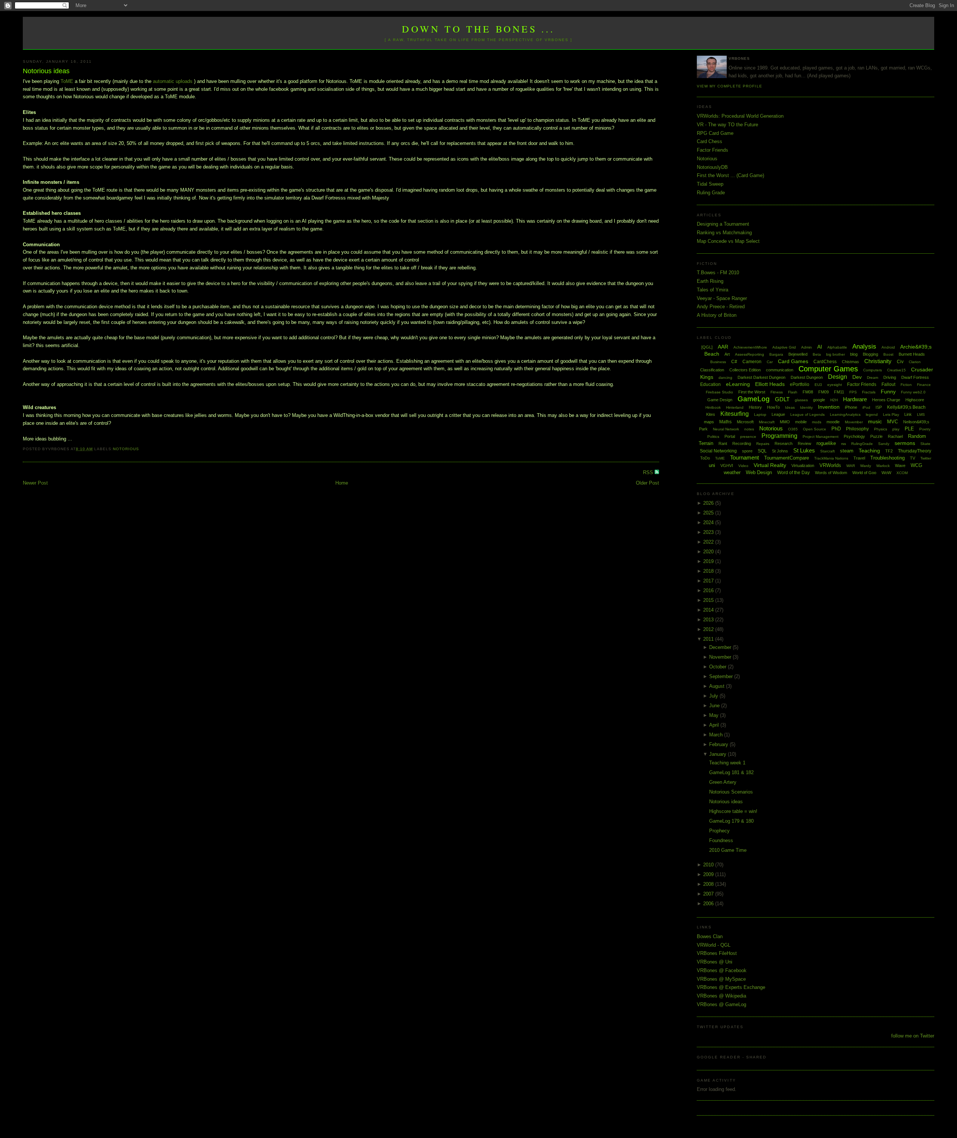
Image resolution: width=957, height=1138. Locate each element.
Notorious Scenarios (731, 792)
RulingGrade (862, 444)
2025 (709, 513)
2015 (709, 600)
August (717, 686)
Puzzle (876, 436)
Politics (713, 437)
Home (341, 483)
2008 (709, 884)
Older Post (647, 483)
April (714, 725)
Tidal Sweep (710, 184)
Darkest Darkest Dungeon (761, 377)
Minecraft (767, 422)
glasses (801, 400)
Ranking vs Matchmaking (724, 232)
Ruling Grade (711, 192)
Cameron (751, 361)
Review (804, 443)
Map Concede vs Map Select (728, 241)
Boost (888, 354)
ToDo (705, 458)
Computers (872, 370)
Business (718, 362)
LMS (921, 414)
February (719, 744)
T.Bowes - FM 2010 (718, 272)
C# (734, 361)
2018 (709, 571)
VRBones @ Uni (714, 962)
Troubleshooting (887, 458)
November (721, 657)
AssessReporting (749, 354)
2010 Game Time (728, 850)
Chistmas (850, 361)
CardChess (825, 361)
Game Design (719, 400)
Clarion (915, 362)
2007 (709, 894)
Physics (880, 429)
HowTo (773, 407)
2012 (709, 629)
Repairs (762, 444)
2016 (709, 590)
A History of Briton (716, 315)
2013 (709, 619)
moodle (833, 422)
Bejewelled (797, 354)
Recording (741, 443)
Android (888, 347)
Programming (779, 436)
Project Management (820, 437)
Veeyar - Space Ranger (722, 298)
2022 (709, 542)
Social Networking (718, 451)
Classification (712, 370)
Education (710, 384)
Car (770, 362)
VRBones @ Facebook (722, 970)
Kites (710, 414)
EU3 (818, 385)
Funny (888, 392)
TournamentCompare (786, 458)
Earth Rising (710, 281)
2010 (709, 865)
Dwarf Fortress (915, 377)
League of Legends (807, 414)
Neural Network (726, 429)
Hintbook (713, 407)
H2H (834, 400)
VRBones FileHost (717, 953)
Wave (900, 465)
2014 (709, 610)
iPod (866, 407)
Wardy (865, 466)
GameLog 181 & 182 (731, 772)
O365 (793, 429)
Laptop (760, 414)
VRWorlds (830, 465)
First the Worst (751, 392)
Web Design (759, 472)
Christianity (878, 361)
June (715, 705)
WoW (886, 472)
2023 (709, 532)
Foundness (721, 840)
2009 (709, 874)
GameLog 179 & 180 (731, 821)
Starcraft (827, 451)
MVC (892, 421)
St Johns (780, 451)
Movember (854, 422)
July (714, 696)
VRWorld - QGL (713, 945)
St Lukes (804, 450)
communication (779, 370)
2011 (709, 639)
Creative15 (896, 370)
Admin (806, 347)
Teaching (869, 451)
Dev (857, 377)
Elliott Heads (770, 384)
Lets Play (891, 414)
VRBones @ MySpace (721, 979)
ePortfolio (799, 384)
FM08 (808, 392)
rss (843, 444)
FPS (853, 392)
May (714, 715)
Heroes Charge (886, 400)
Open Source (814, 429)
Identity (806, 407)
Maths (725, 421)
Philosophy (857, 429)
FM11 (839, 392)
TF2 (889, 451)
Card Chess (709, 141)
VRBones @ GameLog (721, 1004)
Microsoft (745, 422)
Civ (900, 361)
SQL (762, 451)
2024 (709, 522)
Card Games (793, 361)
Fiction (906, 385)
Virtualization (802, 465)
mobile (801, 422)
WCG (916, 465)
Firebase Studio (719, 392)
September (721, 676)
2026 (709, 503)
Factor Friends (712, 150)
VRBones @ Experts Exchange (731, 987)
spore (747, 451)
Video (743, 466)
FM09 (823, 392)
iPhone (851, 407)
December (721, 647)
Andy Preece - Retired (721, 306)
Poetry (924, 429)
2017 (709, 581)
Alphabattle (837, 347)
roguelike (826, 443)
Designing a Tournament (723, 224)
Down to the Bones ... (478, 28)
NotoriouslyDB (712, 167)
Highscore (914, 400)
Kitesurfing (734, 414)
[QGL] (707, 347)
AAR (723, 347)
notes (749, 429)
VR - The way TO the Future (727, 124)
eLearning (738, 384)
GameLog (754, 399)
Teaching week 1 (727, 763)
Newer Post (35, 483)
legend (872, 414)
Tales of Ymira (712, 290)
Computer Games (828, 369)
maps (709, 422)
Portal (729, 436)
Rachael (895, 436)
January (718, 754)
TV (912, 458)
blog (854, 354)
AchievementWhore (750, 347)
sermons (905, 443)
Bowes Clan (710, 936)
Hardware (855, 399)
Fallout (888, 384)
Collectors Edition (745, 370)
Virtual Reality (770, 465)
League (778, 414)
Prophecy (719, 831)
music (875, 421)
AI (819, 347)
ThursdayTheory (914, 451)
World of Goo (864, 472)
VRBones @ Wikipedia (721, 996)
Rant (722, 443)
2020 (709, 551)
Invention (829, 407)
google (819, 400)
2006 (709, 903)
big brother (835, 354)
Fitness (776, 392)
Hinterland (735, 407)
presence (748, 437)
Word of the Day (793, 472)
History (755, 407)
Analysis (864, 346)
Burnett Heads (912, 354)
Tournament (744, 457)
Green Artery (722, 782)
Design (837, 377)
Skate (925, 444)
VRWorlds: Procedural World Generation (740, 116)
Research (784, 443)
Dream (872, 377)
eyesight (834, 385)
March (716, 734)
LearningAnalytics (845, 414)
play (895, 429)
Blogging (870, 354)
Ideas (790, 407)
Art (727, 354)
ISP (879, 407)
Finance (924, 385)
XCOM (902, 473)
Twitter (925, 458)
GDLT (782, 399)
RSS (649, 472)
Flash (792, 392)
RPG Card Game (715, 133)
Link (908, 414)
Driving (889, 377)
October (718, 666)
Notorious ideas (46, 71)
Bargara (776, 354)
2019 (709, 561)
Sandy (883, 444)
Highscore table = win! (733, 811)
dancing (725, 377)
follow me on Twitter (912, 1036)
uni (712, 465)
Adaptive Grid (784, 347)
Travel (859, 458)
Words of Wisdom (831, 472)
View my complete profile (729, 86)
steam (846, 451)
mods (816, 422)
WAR (850, 466)
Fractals (869, 392)
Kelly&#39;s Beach (906, 407)
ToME (68, 81)
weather (732, 472)
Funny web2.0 (913, 392)
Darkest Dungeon (807, 377)
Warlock (883, 466)
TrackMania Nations (831, 458)
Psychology (854, 436)
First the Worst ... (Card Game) (730, 175)
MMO (785, 422)
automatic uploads (173, 81)
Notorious (126, 449)
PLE (909, 429)
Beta (817, 354)
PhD (836, 429)
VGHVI (726, 465)
